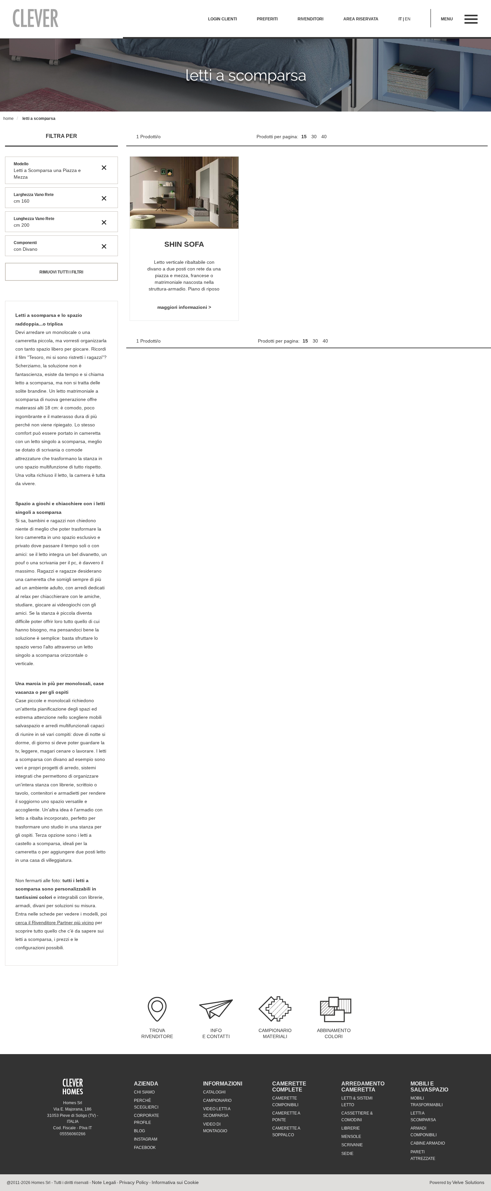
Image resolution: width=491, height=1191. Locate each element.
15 (304, 136)
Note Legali (104, 1182)
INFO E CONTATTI (216, 1033)
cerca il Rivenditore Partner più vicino (54, 922)
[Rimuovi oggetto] (104, 167)
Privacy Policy (133, 1182)
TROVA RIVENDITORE (157, 1033)
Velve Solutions (468, 1182)
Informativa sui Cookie (175, 1182)
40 (324, 136)
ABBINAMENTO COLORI (334, 1033)
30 (314, 136)
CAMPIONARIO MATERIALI (275, 1033)
